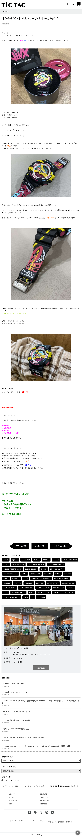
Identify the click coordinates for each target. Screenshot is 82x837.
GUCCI (57, 574)
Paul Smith (28, 583)
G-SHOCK (47, 574)
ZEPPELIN (41, 597)
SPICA (6, 592)
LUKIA (26, 578)
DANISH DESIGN (31, 569)
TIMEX (31, 592)
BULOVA (56, 560)
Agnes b (15, 560)
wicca (26, 597)
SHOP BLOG (41, 668)
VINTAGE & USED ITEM (12, 597)
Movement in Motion (61, 578)
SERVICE (43, 804)
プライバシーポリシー (17, 821)
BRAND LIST (44, 800)
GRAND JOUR (35, 574)
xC (33, 597)
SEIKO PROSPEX (9, 588)
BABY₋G (36, 560)
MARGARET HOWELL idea (41, 578)
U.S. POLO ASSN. (44, 592)
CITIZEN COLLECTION (36, 564)
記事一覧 (40, 546)
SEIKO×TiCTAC (58, 588)
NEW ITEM (13, 800)
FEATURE (43, 794)
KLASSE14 (16, 578)
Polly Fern (39, 583)
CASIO (6, 564)
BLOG (11, 804)
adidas (6, 560)
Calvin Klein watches (70, 560)
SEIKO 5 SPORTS (43, 588)
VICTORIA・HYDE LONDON (63, 592)
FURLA (24, 574)
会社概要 (69, 822)
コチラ (25, 392)
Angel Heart (26, 560)
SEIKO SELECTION (26, 588)
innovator (67, 574)
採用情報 (61, 822)
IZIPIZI (6, 578)
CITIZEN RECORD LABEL (12, 569)
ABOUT (12, 794)
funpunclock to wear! (11, 574)
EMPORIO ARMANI (56, 569)
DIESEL (43, 569)
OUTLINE (17, 583)
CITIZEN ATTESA (18, 564)
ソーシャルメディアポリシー (36, 821)
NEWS (11, 797)
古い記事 (21, 546)
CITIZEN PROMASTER (56, 564)
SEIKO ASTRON (52, 583)
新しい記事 (59, 546)
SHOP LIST (44, 797)
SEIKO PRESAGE (68, 583)
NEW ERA (7, 583)
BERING (46, 560)
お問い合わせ (52, 822)
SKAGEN (71, 588)
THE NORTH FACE (18, 592)
